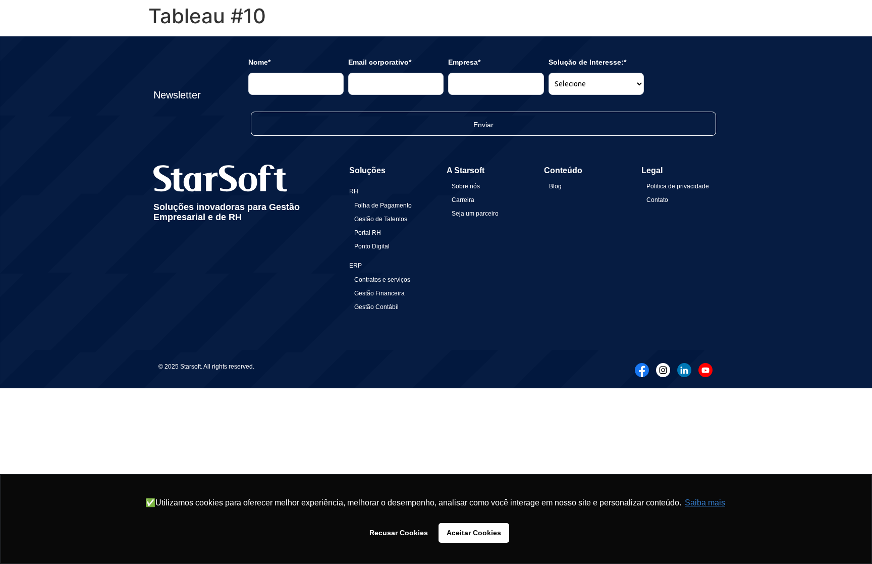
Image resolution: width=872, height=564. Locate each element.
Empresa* (464, 62)
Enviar (483, 125)
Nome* (259, 62)
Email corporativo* (379, 62)
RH (353, 191)
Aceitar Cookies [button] (474, 533)
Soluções (367, 170)
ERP (355, 265)
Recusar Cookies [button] (398, 533)
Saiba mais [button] (705, 502)
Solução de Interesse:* (587, 62)
